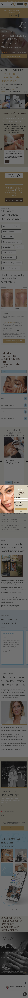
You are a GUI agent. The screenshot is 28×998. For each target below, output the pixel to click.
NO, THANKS (21, 511)
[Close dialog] (27, 486)
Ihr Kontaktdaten (17, 497)
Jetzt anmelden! (21, 508)
